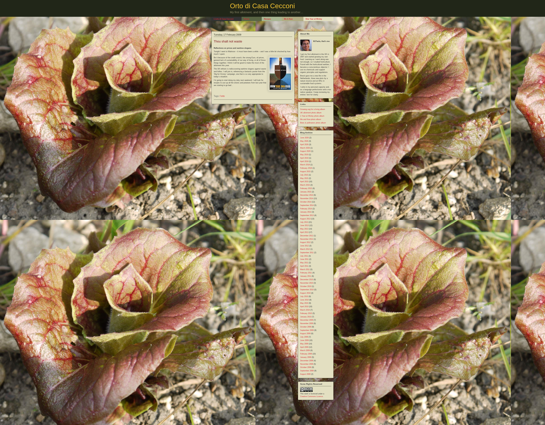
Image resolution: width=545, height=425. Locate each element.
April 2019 (304, 158)
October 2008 (305, 367)
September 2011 (307, 252)
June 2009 (304, 340)
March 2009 (305, 350)
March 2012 (305, 249)
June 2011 (304, 259)
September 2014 (307, 205)
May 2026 (304, 141)
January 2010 (305, 317)
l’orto (222, 96)
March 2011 (305, 269)
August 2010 (305, 293)
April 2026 (304, 144)
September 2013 (307, 215)
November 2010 (306, 283)
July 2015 (304, 175)
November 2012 (306, 239)
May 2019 (304, 154)
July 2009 (304, 337)
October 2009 (305, 327)
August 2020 (305, 151)
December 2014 (306, 195)
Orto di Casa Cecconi (262, 6)
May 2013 (304, 229)
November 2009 (306, 323)
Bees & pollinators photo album (313, 123)
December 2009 (306, 320)
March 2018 (305, 165)
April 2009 (304, 347)
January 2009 (305, 357)
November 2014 (306, 198)
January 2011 (305, 276)
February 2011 (306, 273)
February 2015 (306, 188)
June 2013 (304, 225)
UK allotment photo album (310, 113)
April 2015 (304, 181)
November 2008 (306, 364)
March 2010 (305, 310)
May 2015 (304, 178)
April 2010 (304, 306)
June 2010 (304, 300)
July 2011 (304, 256)
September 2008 (307, 371)
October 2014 (305, 202)
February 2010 (306, 313)
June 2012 (304, 246)
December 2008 (306, 361)
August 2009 (305, 333)
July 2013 (304, 222)
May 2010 (304, 303)
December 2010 (306, 279)
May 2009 (304, 344)
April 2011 (304, 266)
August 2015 (305, 171)
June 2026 (304, 138)
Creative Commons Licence (311, 396)
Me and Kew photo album (310, 119)
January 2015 (305, 192)
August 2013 (305, 219)
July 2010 (304, 296)
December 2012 (306, 236)
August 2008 (305, 374)
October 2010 (305, 286)
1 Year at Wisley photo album (312, 116)
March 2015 (305, 185)
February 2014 (306, 209)
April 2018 (304, 161)
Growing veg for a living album (312, 109)
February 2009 (306, 354)
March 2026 (305, 148)
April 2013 (304, 232)
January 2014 (305, 212)
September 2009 (307, 330)
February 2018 (306, 168)
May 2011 (304, 263)
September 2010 (307, 290)
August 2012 (305, 242)
